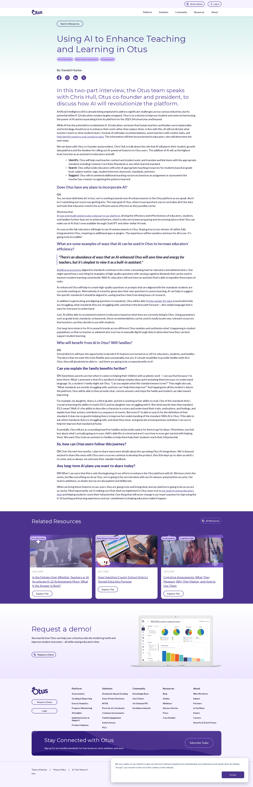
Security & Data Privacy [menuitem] (204, 722)
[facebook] (59, 77)
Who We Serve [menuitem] (200, 694)
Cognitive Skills (187, 538)
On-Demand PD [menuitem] (140, 703)
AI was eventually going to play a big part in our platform (88, 215)
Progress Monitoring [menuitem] (82, 708)
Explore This (42, 593)
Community (181, 12)
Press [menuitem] (165, 713)
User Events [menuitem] (138, 698)
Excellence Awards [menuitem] (142, 708)
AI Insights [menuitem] (77, 713)
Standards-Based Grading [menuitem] (115, 694)
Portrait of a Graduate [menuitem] (113, 708)
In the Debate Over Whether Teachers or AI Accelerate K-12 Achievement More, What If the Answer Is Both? (60, 581)
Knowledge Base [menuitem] (141, 694)
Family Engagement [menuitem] (111, 718)
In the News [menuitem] (199, 708)
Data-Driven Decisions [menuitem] (113, 698)
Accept (233, 775)
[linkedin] (75, 77)
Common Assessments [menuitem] (113, 713)
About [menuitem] (196, 688)
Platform (147, 12)
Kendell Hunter (71, 70)
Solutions (163, 12)
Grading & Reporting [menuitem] (82, 698)
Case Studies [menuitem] (169, 718)
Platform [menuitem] (77, 688)
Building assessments (69, 269)
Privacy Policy (59, 769)
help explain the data (160, 301)
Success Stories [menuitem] (170, 708)
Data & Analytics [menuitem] (80, 703)
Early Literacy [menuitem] (108, 722)
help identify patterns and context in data (80, 136)
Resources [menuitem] (168, 688)
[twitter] (83, 77)
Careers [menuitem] (197, 718)
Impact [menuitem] (196, 698)
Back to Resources (70, 23)
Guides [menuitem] (166, 698)
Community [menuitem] (139, 688)
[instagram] (67, 77)
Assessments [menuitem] (78, 694)
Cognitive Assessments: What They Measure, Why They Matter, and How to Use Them (189, 581)
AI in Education (65, 59)
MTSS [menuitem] (105, 703)
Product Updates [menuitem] (80, 725)
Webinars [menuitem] (167, 703)
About (214, 12)
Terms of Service (39, 769)
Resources (199, 12)
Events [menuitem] (196, 713)
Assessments (107, 59)
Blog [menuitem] (165, 694)
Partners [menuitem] (197, 703)
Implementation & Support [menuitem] (80, 719)
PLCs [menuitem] (104, 727)
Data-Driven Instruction (87, 59)
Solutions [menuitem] (107, 688)
